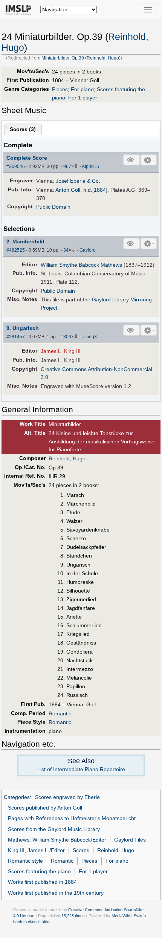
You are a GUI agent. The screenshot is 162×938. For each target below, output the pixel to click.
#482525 (15, 250)
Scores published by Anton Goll (45, 808)
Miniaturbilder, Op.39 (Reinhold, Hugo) (81, 58)
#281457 (15, 336)
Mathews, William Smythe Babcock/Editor (57, 840)
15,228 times (73, 916)
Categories (17, 797)
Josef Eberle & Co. (78, 181)
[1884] (99, 190)
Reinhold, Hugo (67, 458)
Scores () (23, 129)
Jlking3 (89, 336)
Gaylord (87, 250)
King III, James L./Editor (36, 850)
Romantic (60, 713)
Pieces (60, 89)
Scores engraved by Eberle (67, 797)
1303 (66, 336)
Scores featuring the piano (39, 871)
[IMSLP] (20, 9)
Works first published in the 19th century (56, 893)
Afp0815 (90, 166)
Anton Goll (67, 190)
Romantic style (25, 861)
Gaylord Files (130, 840)
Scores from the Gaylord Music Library (54, 829)
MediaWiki (121, 916)
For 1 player (82, 98)
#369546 (15, 166)
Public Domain (53, 207)
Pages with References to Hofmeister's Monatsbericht (72, 818)
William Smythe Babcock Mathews (81, 265)
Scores (81, 850)
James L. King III (61, 351)
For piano (82, 89)
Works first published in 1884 (42, 882)
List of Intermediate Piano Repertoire (81, 769)
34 (66, 250)
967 (67, 166)
